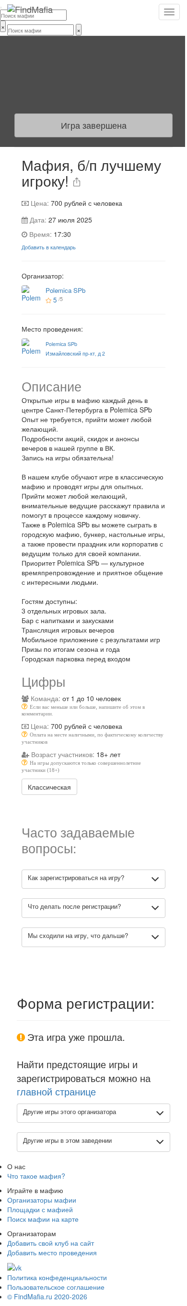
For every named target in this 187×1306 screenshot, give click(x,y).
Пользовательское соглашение (56, 1287)
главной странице (56, 1091)
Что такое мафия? (36, 1176)
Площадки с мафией (40, 1209)
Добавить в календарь (49, 247)
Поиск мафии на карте (43, 1219)
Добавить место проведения (52, 1252)
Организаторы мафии (41, 1200)
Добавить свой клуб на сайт (50, 1243)
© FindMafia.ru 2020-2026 (47, 1296)
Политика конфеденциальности (57, 1277)
